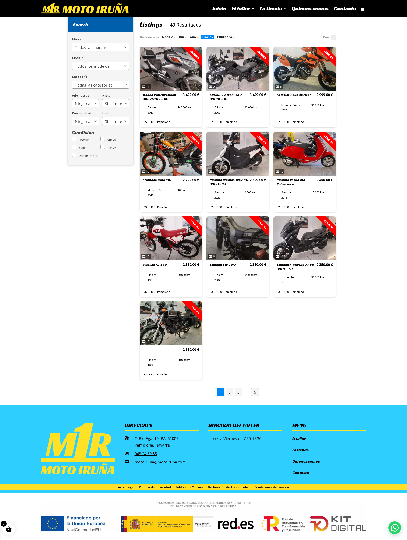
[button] (394, 527)
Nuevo (111, 140)
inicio (219, 9)
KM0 (81, 148)
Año (193, 37)
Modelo (167, 37)
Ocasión (84, 140)
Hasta (106, 95)
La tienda (271, 9)
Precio (206, 37)
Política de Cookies (189, 487)
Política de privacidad (155, 487)
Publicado (224, 37)
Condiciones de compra (271, 487)
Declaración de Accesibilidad (229, 487)
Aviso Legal (126, 487)
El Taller (241, 9)
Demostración (88, 156)
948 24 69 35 (146, 453)
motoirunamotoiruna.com (160, 462)
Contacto (345, 9)
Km (181, 37)
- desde (80, 95)
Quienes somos (310, 9)
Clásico (112, 148)
